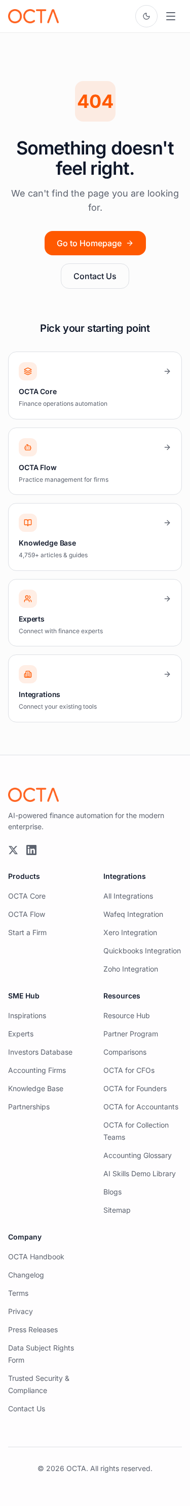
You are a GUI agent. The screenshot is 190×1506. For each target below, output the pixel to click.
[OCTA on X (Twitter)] (13, 850)
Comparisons (124, 1052)
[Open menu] (171, 16)
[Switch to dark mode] (146, 16)
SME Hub (24, 995)
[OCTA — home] (33, 16)
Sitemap (117, 1210)
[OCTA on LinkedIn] (31, 850)
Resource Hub (126, 1015)
